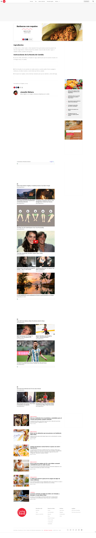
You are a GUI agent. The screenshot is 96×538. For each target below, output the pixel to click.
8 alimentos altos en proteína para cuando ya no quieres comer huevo (74, 96)
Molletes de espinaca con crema (73, 110)
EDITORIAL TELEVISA (48, 530)
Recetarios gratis (50, 1)
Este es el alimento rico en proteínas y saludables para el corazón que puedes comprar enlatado (46, 418)
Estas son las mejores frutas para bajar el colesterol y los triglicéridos (73, 91)
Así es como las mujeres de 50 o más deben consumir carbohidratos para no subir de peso (45, 464)
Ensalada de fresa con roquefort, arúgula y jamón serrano (73, 114)
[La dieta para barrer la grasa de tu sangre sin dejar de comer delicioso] (21, 481)
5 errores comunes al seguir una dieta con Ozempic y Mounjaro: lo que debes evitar (44, 494)
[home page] (4, 1)
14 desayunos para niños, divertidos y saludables (73, 106)
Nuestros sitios (51, 508)
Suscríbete (86, 1)
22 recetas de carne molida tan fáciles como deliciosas (74, 101)
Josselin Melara (27, 32)
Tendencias (32, 492)
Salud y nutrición (33, 416)
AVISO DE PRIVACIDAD (77, 137)
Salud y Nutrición (42, 1)
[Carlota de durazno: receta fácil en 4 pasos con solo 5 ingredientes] (21, 450)
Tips (36, 1)
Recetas (31, 1)
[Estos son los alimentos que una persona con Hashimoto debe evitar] (21, 435)
